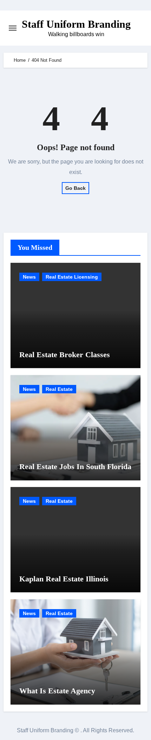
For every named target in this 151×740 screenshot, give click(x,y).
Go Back (75, 188)
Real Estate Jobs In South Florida (75, 466)
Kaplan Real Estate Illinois (64, 578)
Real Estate (59, 389)
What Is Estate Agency (57, 690)
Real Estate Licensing (72, 277)
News (29, 277)
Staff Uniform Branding (76, 24)
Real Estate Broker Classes (64, 354)
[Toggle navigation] (12, 28)
